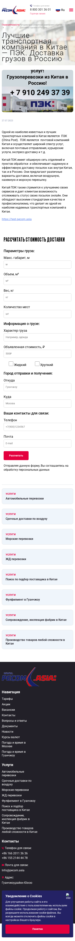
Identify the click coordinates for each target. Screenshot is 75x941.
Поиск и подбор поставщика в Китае (16, 808)
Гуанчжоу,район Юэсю (17, 882)
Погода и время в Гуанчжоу (14, 753)
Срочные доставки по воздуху (26, 518)
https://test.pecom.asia (17, 219)
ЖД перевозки (16, 559)
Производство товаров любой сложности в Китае (35, 641)
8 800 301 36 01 (40, 9)
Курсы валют (11, 737)
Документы (10, 726)
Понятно (37, 928)
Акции (6, 704)
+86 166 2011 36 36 (15, 853)
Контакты (8, 715)
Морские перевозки (19, 539)
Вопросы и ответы (14, 720)
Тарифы (7, 699)
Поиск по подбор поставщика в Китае (32, 579)
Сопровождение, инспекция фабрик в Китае (36, 620)
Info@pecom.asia (13, 870)
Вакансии (8, 709)
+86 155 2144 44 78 (15, 858)
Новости (7, 731)
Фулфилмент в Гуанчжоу (23, 599)
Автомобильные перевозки (25, 498)
